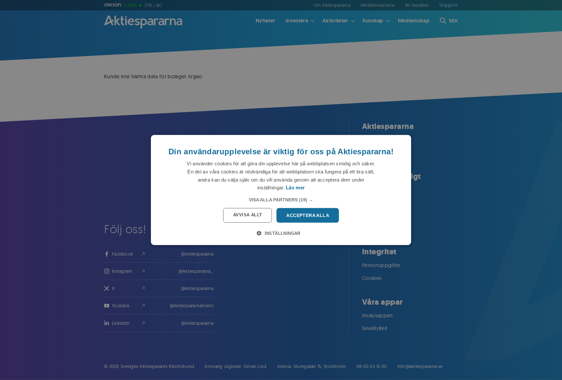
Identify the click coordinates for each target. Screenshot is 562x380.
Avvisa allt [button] (247, 214)
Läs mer (295, 187)
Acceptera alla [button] (307, 215)
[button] (281, 200)
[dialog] (281, 190)
